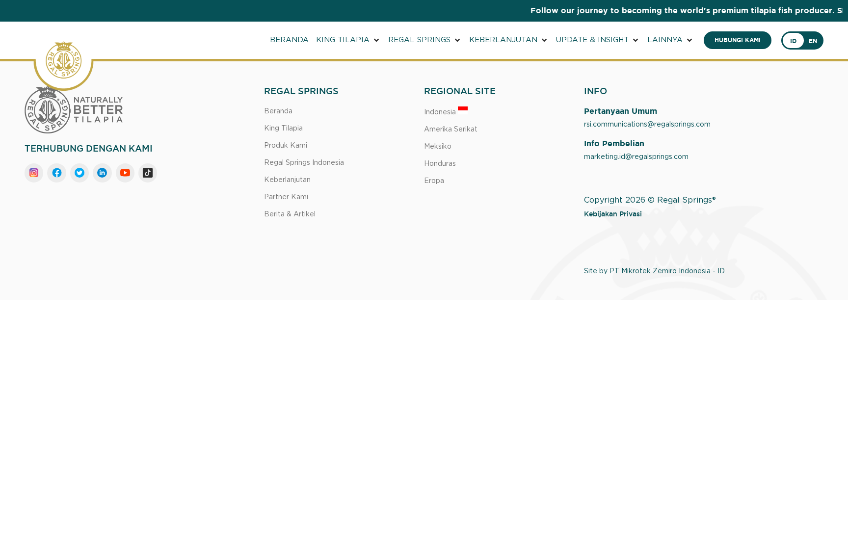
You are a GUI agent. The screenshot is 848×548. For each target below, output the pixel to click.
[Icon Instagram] (34, 172)
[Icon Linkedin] (102, 172)
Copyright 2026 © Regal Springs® (650, 200)
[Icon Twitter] (79, 172)
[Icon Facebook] (56, 172)
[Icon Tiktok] (147, 172)
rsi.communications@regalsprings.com (647, 124)
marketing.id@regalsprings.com (636, 157)
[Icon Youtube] (125, 172)
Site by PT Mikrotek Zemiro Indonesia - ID (654, 271)
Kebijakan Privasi (613, 214)
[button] (348, 40)
